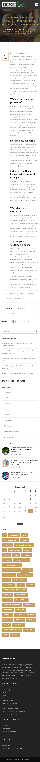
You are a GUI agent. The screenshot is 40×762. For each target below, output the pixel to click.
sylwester (8, 610)
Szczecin (17, 299)
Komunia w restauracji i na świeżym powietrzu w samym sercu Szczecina (24, 462)
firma (16, 555)
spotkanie (29, 605)
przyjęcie (7, 595)
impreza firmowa (21, 560)
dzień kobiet (15, 550)
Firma (5, 409)
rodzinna (7, 600)
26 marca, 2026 (16, 477)
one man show (19, 580)
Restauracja (11, 314)
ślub (5, 635)
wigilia (6, 625)
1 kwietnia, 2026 (16, 467)
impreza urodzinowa (12, 565)
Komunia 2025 (8, 420)
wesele (31, 620)
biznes (24, 540)
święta (15, 635)
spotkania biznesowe (12, 605)
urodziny (7, 620)
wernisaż (19, 620)
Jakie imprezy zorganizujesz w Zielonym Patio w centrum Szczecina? (22, 450)
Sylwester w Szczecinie (11, 431)
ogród (30, 294)
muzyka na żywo (25, 575)
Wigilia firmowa (9, 437)
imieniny (26, 555)
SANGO (32, 759)
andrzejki (14, 535)
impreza (22, 294)
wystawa (29, 630)
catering (7, 545)
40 (4, 535)
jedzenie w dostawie (11, 570)
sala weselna (21, 600)
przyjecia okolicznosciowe (14, 590)
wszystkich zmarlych (12, 630)
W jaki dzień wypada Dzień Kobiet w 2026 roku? (17, 373)
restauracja (21, 595)
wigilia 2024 (18, 625)
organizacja (8, 585)
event (12, 294)
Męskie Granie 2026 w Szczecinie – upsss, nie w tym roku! (23, 473)
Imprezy (20, 308)
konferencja (9, 575)
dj (4, 550)
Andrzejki (7, 392)
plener (8, 299)
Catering (7, 403)
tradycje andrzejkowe (25, 615)
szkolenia (7, 615)
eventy (6, 555)
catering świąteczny (24, 545)
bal (24, 535)
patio (21, 585)
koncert (28, 570)
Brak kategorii (8, 398)
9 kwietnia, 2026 (16, 454)
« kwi (3, 518)
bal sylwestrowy (10, 540)
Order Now (24, 572)
